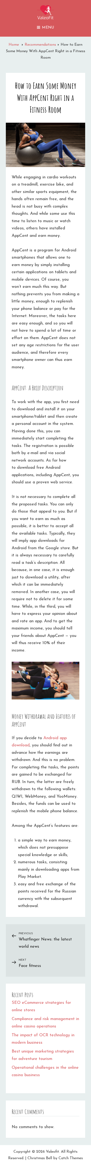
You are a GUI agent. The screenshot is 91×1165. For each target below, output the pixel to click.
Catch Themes (71, 1158)
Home (14, 45)
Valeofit (52, 1152)
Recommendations (40, 45)
